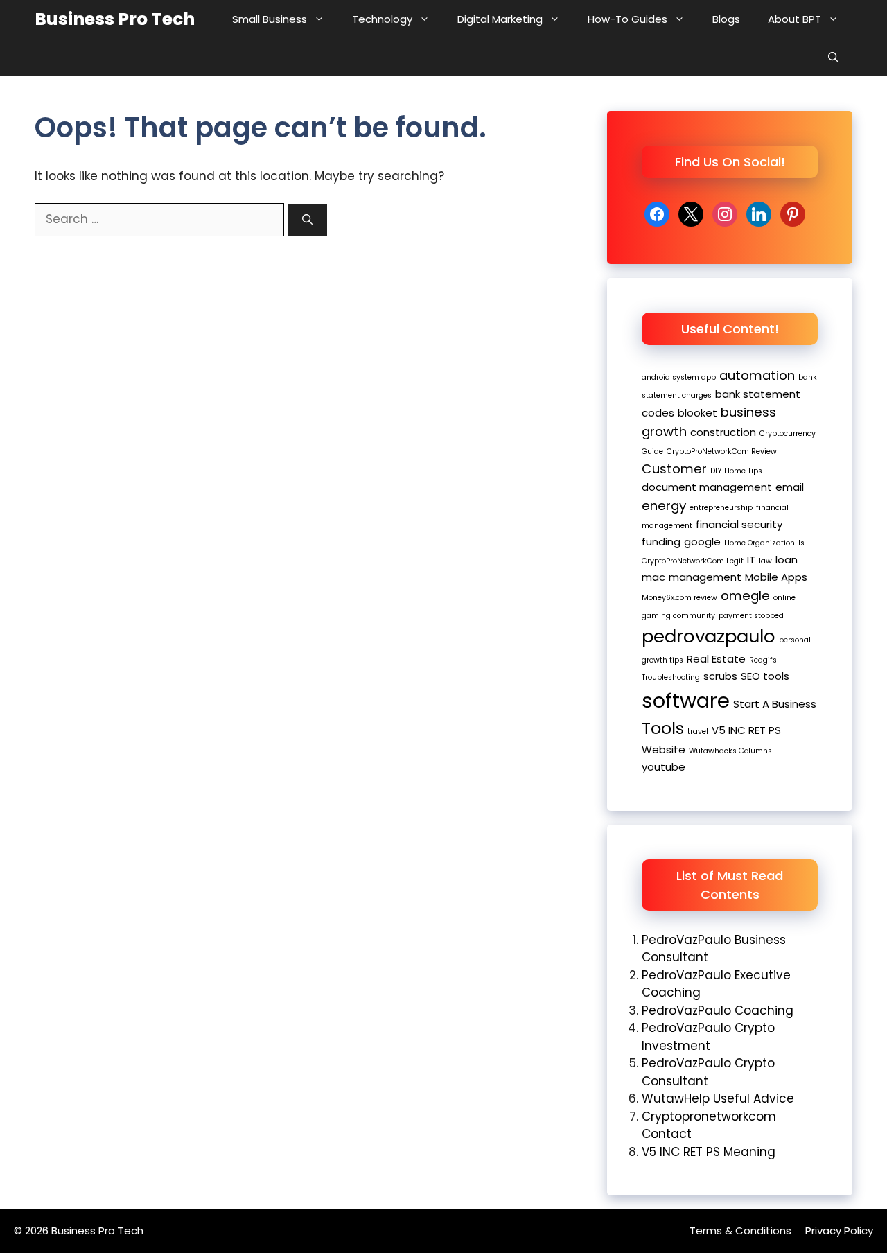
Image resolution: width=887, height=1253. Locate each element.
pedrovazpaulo (708, 636)
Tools (663, 728)
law (765, 561)
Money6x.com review (679, 598)
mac (653, 577)
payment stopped (751, 616)
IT (751, 559)
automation (757, 375)
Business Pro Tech (115, 19)
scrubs (720, 676)
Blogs (726, 19)
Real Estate (716, 658)
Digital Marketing (500, 19)
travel (697, 731)
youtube (663, 767)
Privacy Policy (839, 1230)
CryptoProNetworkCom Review (722, 451)
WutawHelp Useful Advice (718, 1098)
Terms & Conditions (740, 1230)
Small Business (269, 19)
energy (664, 505)
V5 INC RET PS (746, 730)
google (702, 541)
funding (661, 541)
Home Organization (759, 543)
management (705, 577)
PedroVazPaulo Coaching (717, 1010)
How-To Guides (627, 19)
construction (723, 432)
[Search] (307, 220)
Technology (382, 19)
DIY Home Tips (736, 471)
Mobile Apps (776, 577)
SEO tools (765, 676)
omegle (745, 595)
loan (786, 559)
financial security (739, 524)
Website (663, 749)
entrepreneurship (721, 507)
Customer (674, 468)
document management (707, 487)
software (686, 700)
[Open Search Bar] (833, 57)
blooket (697, 412)
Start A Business (774, 703)
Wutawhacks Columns (730, 751)
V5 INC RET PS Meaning (708, 1152)
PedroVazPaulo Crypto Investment (708, 1036)
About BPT (794, 19)
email (789, 487)
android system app (679, 377)
